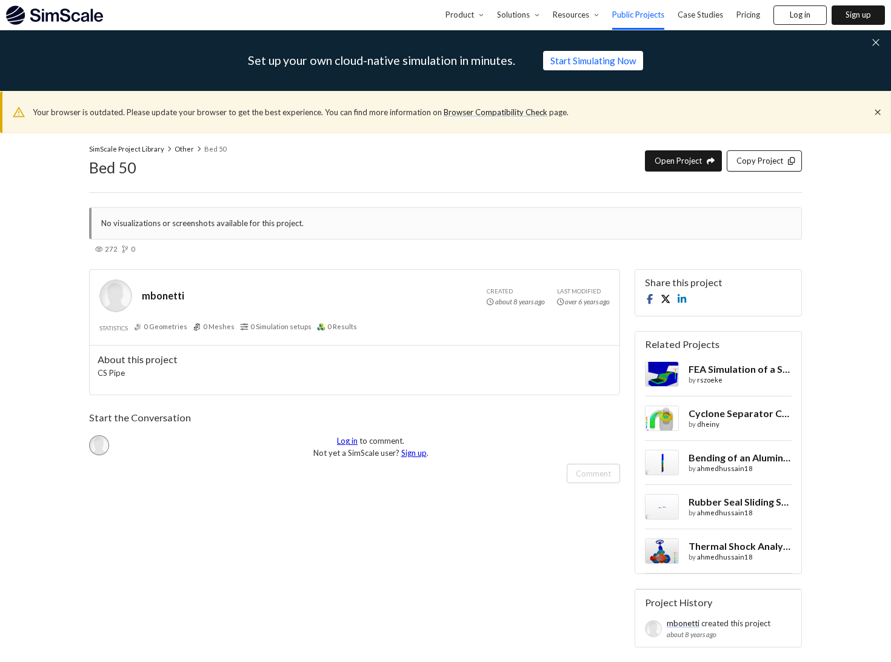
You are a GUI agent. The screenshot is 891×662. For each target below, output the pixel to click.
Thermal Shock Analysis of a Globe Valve (740, 546)
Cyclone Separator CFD (740, 413)
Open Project (678, 161)
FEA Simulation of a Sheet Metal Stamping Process (740, 369)
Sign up (858, 14)
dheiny (708, 424)
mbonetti (163, 295)
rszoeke (709, 380)
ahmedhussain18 (725, 468)
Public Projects (638, 14)
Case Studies (700, 14)
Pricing (748, 14)
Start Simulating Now (593, 60)
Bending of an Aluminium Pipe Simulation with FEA (740, 457)
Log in (800, 14)
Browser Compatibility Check (495, 112)
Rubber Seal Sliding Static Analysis (740, 501)
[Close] (878, 112)
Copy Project (759, 161)
